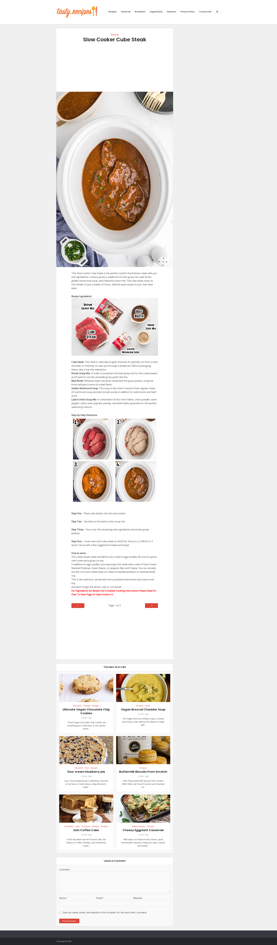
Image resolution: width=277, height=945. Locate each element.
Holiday (86, 705)
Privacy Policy (187, 11)
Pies (87, 767)
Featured (126, 11)
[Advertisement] (114, 67)
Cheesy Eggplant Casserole (143, 830)
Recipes (112, 11)
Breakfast (140, 11)
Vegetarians (156, 11)
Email (100, 898)
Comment (64, 869)
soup (147, 705)
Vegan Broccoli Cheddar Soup (143, 709)
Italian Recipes (138, 826)
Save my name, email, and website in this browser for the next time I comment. (105, 912)
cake (77, 826)
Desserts (171, 11)
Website (137, 898)
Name (63, 898)
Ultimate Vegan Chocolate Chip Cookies (86, 711)
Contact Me (205, 11)
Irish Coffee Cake (86, 830)
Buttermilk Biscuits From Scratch (143, 772)
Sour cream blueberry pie (86, 772)
